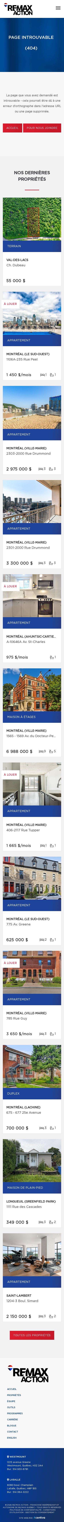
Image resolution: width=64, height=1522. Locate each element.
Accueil (12, 128)
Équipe (11, 1401)
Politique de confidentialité (25, 1510)
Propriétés (14, 1395)
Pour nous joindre (42, 128)
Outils (11, 1407)
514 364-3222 (21, 1492)
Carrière (12, 1420)
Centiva (39, 1517)
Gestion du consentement (39, 1512)
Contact (12, 1432)
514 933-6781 (20, 1469)
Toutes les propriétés (32, 1335)
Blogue (11, 1426)
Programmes (15, 1413)
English (12, 1438)
